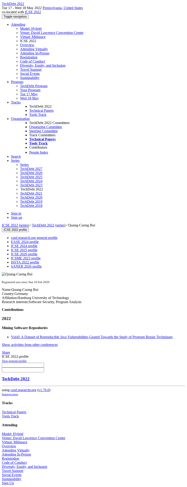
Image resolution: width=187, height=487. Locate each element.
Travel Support (31, 69)
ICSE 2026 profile (24, 254)
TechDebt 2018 (31, 206)
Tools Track (37, 115)
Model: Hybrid (31, 28)
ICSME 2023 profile (26, 258)
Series (24, 165)
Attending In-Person (34, 53)
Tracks (16, 102)
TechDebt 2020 (31, 197)
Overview (27, 45)
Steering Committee (43, 131)
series (24, 225)
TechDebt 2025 (31, 177)
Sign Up (8, 483)
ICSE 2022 (33, 12)
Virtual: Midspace (33, 37)
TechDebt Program (33, 86)
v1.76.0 (43, 390)
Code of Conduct (32, 61)
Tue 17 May (29, 94)
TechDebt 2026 (31, 173)
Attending (18, 24)
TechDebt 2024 (31, 181)
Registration (28, 57)
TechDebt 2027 (31, 169)
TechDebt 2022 (43, 225)
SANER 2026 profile (26, 266)
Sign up (16, 217)
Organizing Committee (45, 127)
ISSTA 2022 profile (25, 262)
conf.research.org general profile (34, 238)
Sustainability (29, 78)
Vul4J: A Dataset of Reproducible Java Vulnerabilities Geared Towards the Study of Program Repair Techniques (92, 337)
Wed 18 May (29, 98)
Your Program (30, 90)
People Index (38, 152)
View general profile (14, 361)
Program (17, 82)
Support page (10, 394)
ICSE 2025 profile (24, 250)
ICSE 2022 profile (15, 229)
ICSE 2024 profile (24, 246)
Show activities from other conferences (30, 345)
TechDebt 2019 (31, 201)
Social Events (30, 74)
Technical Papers (41, 110)
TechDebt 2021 (31, 193)
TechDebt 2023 (31, 185)
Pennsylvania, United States (63, 8)
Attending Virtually (34, 49)
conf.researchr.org (23, 390)
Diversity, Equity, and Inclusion (42, 65)
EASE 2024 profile (25, 242)
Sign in (16, 213)
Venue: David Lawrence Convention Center (51, 33)
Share (6, 352)
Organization (20, 119)
